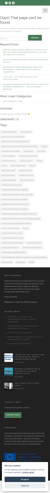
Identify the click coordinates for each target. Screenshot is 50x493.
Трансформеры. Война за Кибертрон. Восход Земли (24, 257)
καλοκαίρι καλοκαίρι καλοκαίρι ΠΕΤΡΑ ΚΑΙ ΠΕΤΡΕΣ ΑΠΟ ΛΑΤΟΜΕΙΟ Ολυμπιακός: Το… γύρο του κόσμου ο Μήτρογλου (26, 86)
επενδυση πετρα (25, 170)
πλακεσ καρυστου (34, 243)
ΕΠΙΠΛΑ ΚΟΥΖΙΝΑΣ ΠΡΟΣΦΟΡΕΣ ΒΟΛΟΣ (15, 141)
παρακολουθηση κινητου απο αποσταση (17, 195)
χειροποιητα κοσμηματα (32, 248)
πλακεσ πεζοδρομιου (10, 248)
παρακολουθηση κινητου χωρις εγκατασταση (19, 214)
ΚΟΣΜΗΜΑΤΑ (28, 151)
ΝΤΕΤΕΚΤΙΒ (41, 151)
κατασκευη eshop (26, 175)
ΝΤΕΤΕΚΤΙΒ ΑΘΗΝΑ (8, 156)
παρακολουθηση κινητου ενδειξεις (15, 204)
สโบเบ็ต (31, 262)
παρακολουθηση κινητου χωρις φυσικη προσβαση (21, 219)
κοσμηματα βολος (9, 180)
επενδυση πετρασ (8, 175)
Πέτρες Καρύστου (9, 161)
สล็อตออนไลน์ (20, 262)
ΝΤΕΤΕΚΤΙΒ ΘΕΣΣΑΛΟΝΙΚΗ (28, 156)
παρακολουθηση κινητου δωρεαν (14, 199)
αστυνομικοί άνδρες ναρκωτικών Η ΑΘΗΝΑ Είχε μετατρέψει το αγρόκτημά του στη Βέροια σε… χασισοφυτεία (23, 69)
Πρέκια (39, 161)
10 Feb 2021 (19, 362)
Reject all (25, 486)
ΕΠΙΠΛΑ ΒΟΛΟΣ (26, 132)
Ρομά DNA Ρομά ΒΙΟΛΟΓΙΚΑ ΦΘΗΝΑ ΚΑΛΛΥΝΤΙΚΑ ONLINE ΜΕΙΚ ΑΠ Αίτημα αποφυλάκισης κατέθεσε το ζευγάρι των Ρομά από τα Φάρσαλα (25, 52)
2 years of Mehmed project (19, 344)
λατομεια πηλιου (26, 180)
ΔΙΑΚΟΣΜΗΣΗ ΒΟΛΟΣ (9, 132)
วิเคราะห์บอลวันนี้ (7, 262)
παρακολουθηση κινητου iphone (15, 190)
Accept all (25, 479)
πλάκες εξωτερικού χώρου (12, 233)
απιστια (32, 166)
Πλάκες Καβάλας (26, 161)
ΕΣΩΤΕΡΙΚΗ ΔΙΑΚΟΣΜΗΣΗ (11, 151)
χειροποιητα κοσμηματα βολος (14, 252)
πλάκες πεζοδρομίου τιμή (12, 238)
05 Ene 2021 (19, 389)
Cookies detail (28, 472)
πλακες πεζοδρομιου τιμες (12, 243)
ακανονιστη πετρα (18, 166)
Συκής (4, 166)
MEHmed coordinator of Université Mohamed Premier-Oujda (28, 371)
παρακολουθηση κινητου (11, 185)
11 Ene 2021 (19, 377)
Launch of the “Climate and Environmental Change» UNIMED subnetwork (21, 319)
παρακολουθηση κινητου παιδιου (15, 209)
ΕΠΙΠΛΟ (44, 146)
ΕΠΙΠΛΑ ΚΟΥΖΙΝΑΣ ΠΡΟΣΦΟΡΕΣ (13, 137)
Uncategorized (9, 101)
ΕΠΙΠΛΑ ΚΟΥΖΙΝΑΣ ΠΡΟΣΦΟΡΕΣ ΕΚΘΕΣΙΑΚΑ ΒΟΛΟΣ (19, 146)
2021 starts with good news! (19, 333)
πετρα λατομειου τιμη (10, 228)
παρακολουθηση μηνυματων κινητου (16, 223)
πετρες (25, 228)
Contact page (13, 415)
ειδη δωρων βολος (8, 170)
